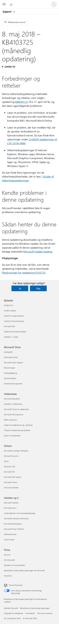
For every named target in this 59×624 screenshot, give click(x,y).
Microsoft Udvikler (11, 502)
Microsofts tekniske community (16, 518)
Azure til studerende (12, 435)
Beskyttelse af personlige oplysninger (35, 608)
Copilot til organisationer (14, 316)
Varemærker (30, 613)
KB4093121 (21, 101)
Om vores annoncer (45, 613)
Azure (6, 461)
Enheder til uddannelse (13, 404)
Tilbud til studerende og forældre (17, 430)
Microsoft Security (11, 456)
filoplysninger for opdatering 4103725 (24, 272)
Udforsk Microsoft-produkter (15, 331)
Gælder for (9, 66)
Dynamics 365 (9, 466)
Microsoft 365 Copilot (12, 477)
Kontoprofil (8, 352)
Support (7, 11)
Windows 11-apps (11, 337)
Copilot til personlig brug (14, 321)
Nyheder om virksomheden (14, 565)
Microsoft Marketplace (13, 523)
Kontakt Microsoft (11, 608)
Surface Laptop (10, 310)
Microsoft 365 (9, 326)
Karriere (7, 554)
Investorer (8, 575)
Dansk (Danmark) (15, 585)
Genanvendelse (10, 378)
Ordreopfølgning (10, 373)
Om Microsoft (9, 560)
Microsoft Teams (10, 482)
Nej (38, 288)
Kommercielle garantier (13, 383)
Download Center (11, 357)
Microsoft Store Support (13, 362)
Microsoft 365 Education (13, 414)
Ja (20, 288)
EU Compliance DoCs (12, 618)
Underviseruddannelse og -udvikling (18, 425)
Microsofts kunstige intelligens (16, 450)
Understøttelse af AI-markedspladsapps (19, 513)
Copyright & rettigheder (13, 613)
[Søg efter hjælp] (11, 4)
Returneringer (9, 368)
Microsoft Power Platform (14, 529)
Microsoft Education (12, 398)
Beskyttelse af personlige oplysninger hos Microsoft (24, 570)
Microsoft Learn (10, 508)
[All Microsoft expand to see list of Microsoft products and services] (4, 4)
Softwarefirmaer (10, 534)
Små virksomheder (11, 487)
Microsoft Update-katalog (37, 251)
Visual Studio (9, 539)
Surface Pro (8, 305)
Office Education (10, 420)
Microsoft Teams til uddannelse (16, 409)
